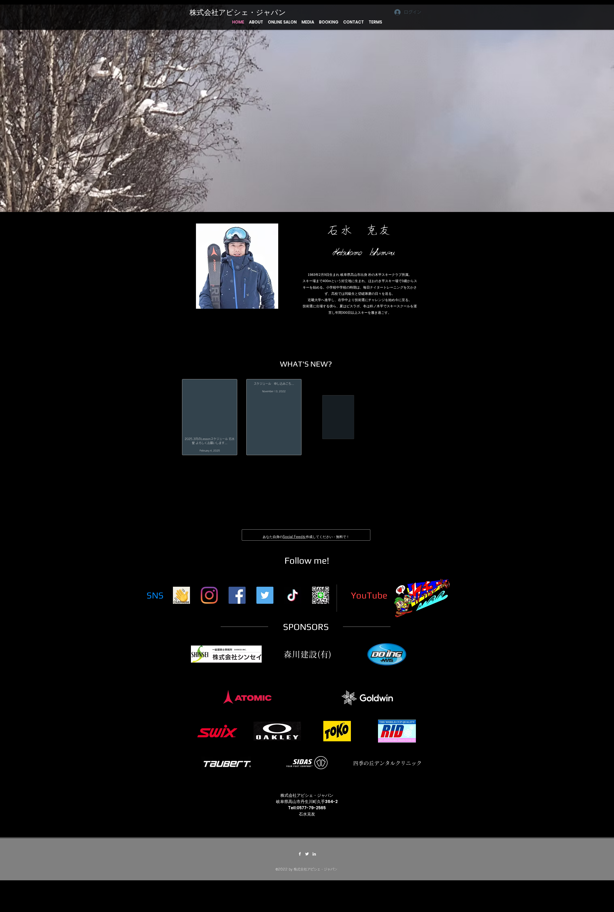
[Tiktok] (292, 599)
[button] (256, 22)
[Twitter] (264, 599)
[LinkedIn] (314, 857)
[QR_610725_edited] (320, 599)
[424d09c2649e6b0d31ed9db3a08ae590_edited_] (181, 599)
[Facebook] (237, 599)
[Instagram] (209, 599)
